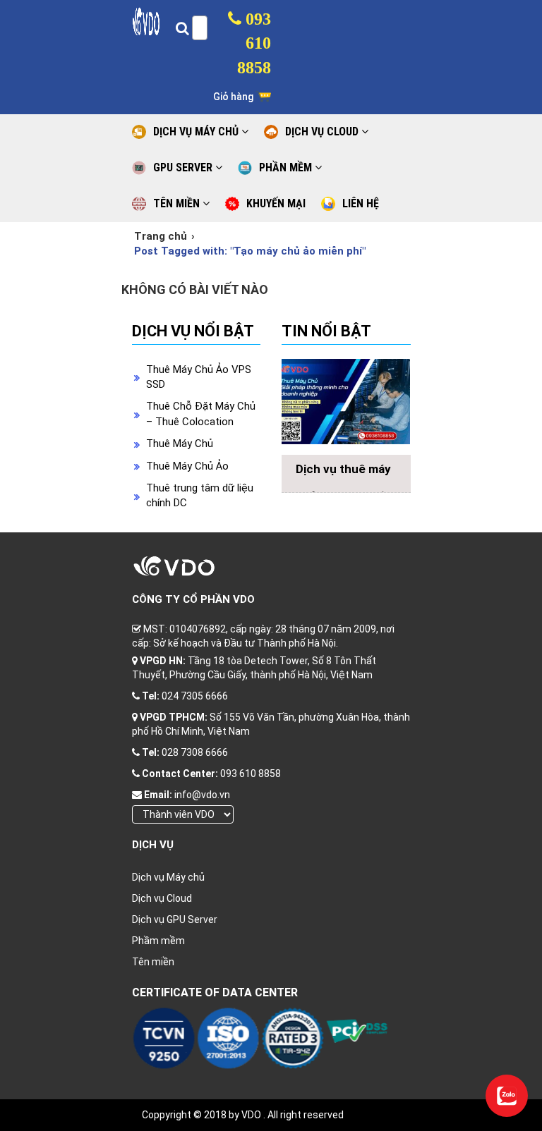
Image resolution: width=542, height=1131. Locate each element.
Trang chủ (160, 236)
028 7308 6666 (195, 752)
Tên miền (153, 961)
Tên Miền (178, 203)
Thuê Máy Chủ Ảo (187, 466)
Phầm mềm (158, 940)
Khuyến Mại (276, 203)
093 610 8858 (254, 43)
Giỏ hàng (234, 96)
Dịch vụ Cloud (162, 898)
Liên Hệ (360, 203)
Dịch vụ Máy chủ (168, 877)
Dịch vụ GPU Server (174, 919)
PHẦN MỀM (287, 167)
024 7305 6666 (195, 696)
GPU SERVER (184, 167)
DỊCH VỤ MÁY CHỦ (197, 131)
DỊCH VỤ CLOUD (323, 131)
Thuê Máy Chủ (179, 443)
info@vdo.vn (202, 794)
